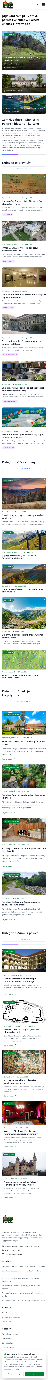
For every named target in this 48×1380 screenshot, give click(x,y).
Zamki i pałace (9, 77)
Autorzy (6, 1307)
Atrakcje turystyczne (10, 354)
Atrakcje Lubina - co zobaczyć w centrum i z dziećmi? (23, 1266)
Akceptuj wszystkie (34, 1374)
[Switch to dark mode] (37, 4)
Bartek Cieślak (7, 291)
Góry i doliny (9, 34)
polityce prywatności (11, 1369)
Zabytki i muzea (8, 261)
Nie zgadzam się (14, 1374)
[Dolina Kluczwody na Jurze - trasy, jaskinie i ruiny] (24, 50)
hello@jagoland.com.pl (14, 1254)
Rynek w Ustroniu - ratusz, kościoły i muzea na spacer (23, 1300)
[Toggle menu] (43, 4)
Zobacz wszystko (24, 169)
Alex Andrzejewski (8, 672)
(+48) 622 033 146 (12, 1250)
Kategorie (7, 1328)
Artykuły (6, 1261)
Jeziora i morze (8, 448)
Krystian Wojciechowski (10, 198)
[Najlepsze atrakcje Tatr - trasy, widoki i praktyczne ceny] (24, 104)
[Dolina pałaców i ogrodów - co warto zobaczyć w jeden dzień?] (24, 83)
